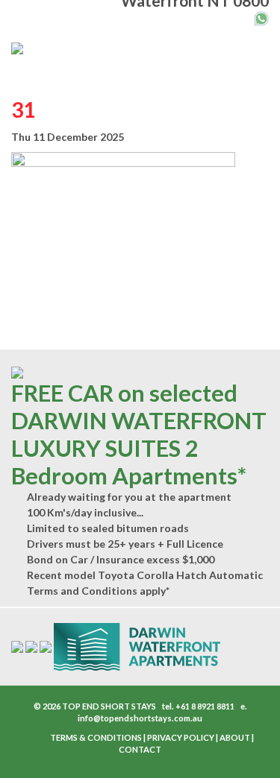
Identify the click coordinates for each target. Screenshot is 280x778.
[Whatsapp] (261, 17)
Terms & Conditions (96, 737)
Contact (140, 749)
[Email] (230, 16)
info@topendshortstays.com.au (140, 718)
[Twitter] (37, 738)
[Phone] (245, 16)
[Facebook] (30, 738)
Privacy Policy (180, 737)
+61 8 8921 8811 (204, 706)
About (235, 737)
